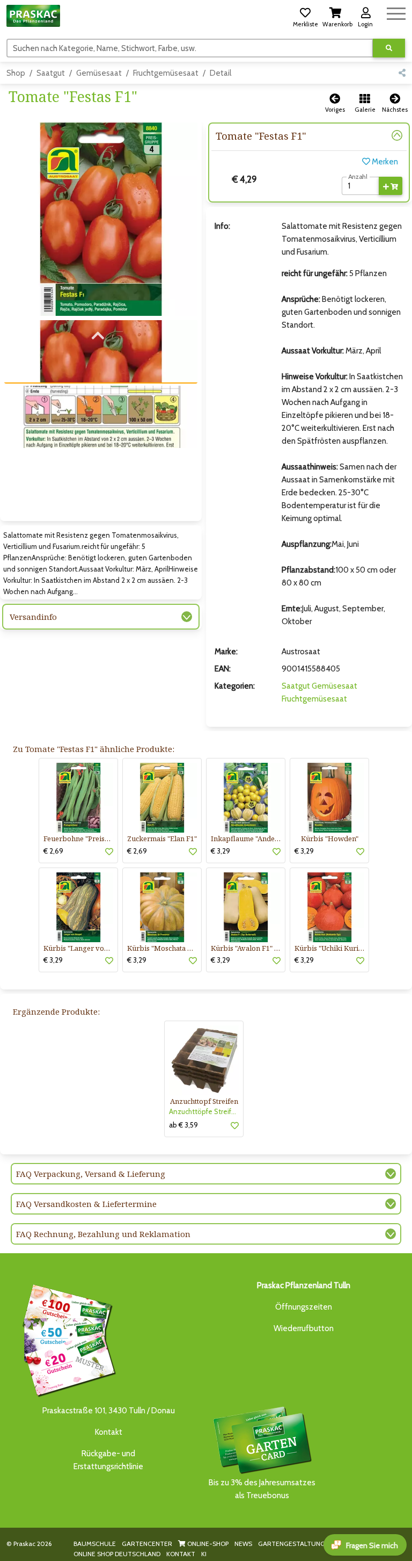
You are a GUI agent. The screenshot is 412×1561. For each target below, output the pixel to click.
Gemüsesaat (99, 73)
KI (204, 1554)
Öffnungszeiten (303, 1307)
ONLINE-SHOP (207, 1544)
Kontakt (108, 1432)
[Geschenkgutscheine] (66, 1338)
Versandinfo (33, 616)
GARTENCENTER (147, 1544)
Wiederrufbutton (304, 1328)
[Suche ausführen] (389, 48)
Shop (15, 73)
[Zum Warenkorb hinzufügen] (390, 186)
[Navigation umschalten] (396, 12)
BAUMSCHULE (94, 1544)
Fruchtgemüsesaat (165, 73)
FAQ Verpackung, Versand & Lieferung (90, 1173)
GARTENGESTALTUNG (291, 1544)
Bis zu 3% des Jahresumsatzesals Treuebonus (262, 1489)
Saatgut (50, 73)
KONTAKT (180, 1554)
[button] (305, 15)
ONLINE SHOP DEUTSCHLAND (116, 1554)
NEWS (243, 1544)
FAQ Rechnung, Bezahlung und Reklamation (103, 1233)
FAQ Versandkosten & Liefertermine (86, 1203)
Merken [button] (384, 162)
